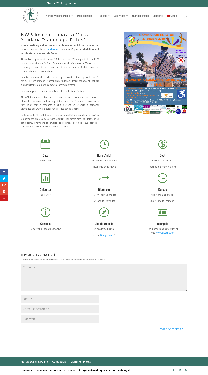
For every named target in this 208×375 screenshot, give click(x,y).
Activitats (119, 16)
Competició (59, 361)
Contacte (158, 16)
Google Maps (107, 235)
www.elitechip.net (164, 232)
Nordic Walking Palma (61, 3)
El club (103, 16)
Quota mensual (140, 16)
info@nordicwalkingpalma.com (97, 370)
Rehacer (53, 49)
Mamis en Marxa (80, 361)
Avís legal (124, 370)
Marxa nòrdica (84, 16)
